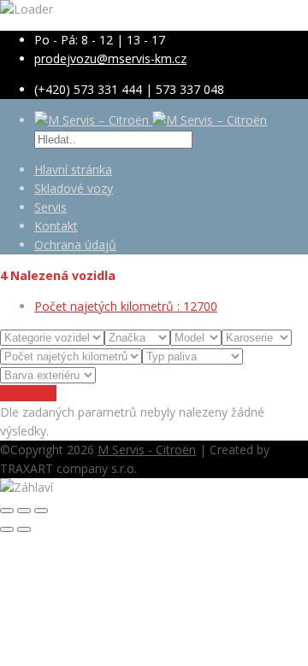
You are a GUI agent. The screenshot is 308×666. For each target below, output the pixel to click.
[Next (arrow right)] (24, 529)
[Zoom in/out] (41, 510)
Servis (50, 207)
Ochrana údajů (75, 245)
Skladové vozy (73, 188)
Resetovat (28, 393)
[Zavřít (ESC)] (7, 510)
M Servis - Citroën (147, 449)
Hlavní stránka (73, 169)
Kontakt (56, 226)
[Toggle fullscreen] (24, 510)
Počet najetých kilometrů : (125, 306)
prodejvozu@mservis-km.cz (110, 58)
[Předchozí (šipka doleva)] (7, 529)
